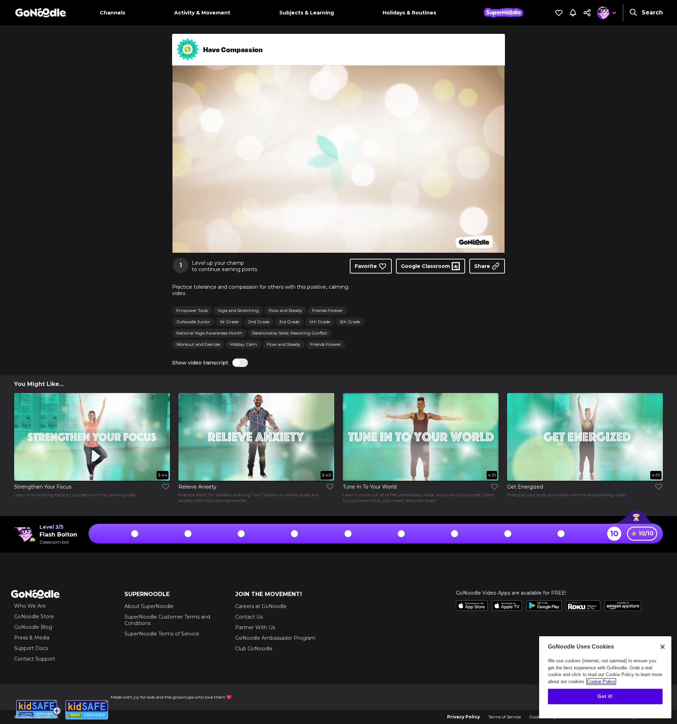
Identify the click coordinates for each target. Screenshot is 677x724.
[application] (338, 159)
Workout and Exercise (198, 344)
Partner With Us (255, 627)
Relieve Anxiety (197, 487)
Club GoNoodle (254, 648)
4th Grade (319, 321)
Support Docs (31, 648)
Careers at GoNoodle (261, 606)
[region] (605, 677)
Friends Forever (327, 310)
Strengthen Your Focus (42, 487)
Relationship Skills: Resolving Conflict (289, 333)
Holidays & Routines (409, 13)
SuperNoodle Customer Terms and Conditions (167, 620)
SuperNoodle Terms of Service (161, 634)
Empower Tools (192, 310)
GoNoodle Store (34, 616)
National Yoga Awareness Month (209, 333)
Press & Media (31, 637)
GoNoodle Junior (193, 321)
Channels (112, 13)
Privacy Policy (463, 716)
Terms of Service (504, 716)
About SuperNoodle (148, 606)
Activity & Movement (202, 13)
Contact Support (34, 659)
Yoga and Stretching (238, 310)
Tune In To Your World (370, 487)
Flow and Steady (285, 310)
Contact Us (249, 617)
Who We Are (30, 606)
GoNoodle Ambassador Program (275, 638)
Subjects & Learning (306, 13)
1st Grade (229, 321)
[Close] (662, 647)
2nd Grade (258, 321)
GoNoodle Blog (33, 627)
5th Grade (350, 321)
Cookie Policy (601, 681)
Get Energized (525, 487)
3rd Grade (289, 321)
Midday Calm (243, 344)
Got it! (605, 696)
